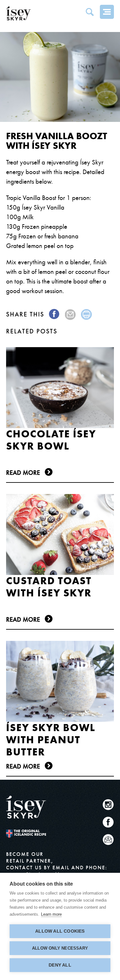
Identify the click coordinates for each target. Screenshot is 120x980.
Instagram (108, 804)
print (86, 314)
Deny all (60, 965)
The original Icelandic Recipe (26, 834)
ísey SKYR (18, 13)
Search (90, 12)
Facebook (108, 822)
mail (70, 314)
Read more (23, 472)
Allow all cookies (59, 931)
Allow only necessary (60, 948)
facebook (54, 314)
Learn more (51, 914)
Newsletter (108, 839)
